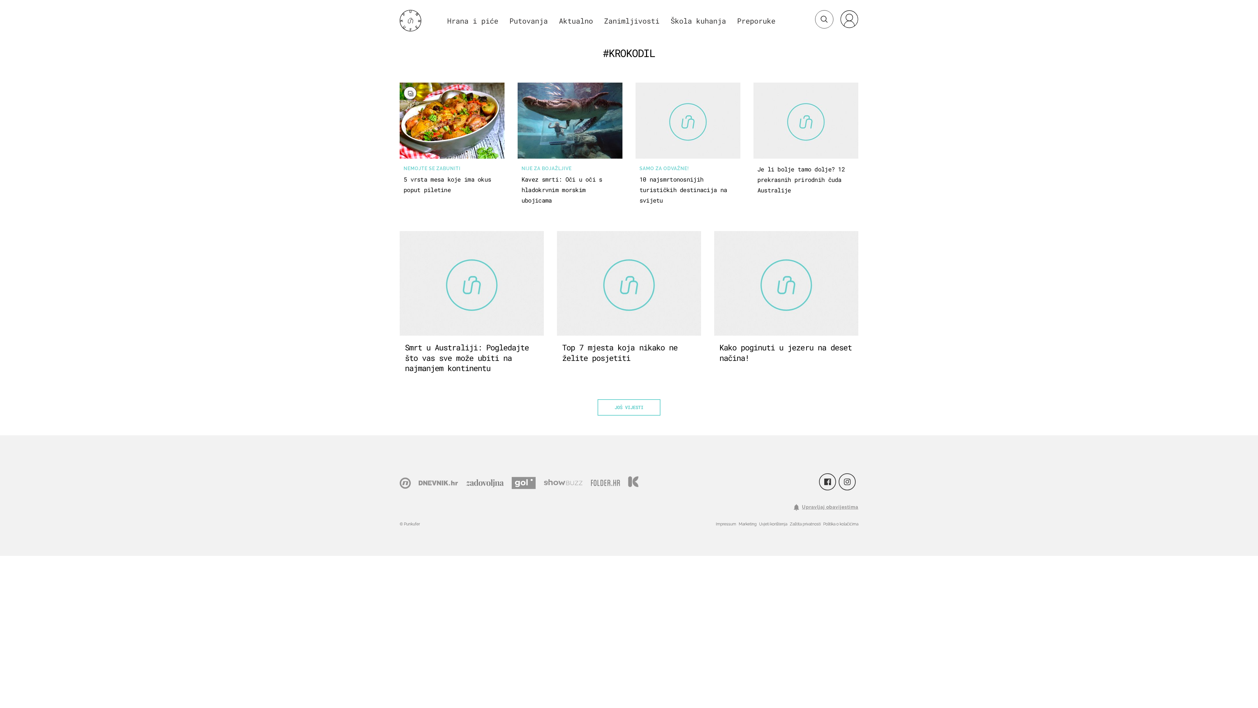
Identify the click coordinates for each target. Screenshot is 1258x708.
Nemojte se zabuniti (432, 168)
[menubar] (849, 19)
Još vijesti (629, 407)
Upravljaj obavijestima (830, 507)
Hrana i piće (472, 21)
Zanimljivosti (631, 21)
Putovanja (528, 21)
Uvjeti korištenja (773, 524)
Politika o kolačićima (840, 524)
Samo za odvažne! (664, 168)
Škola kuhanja (698, 21)
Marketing (747, 524)
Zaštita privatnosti (805, 524)
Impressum (726, 524)
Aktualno (576, 21)
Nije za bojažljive (547, 168)
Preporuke (756, 21)
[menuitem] (849, 19)
